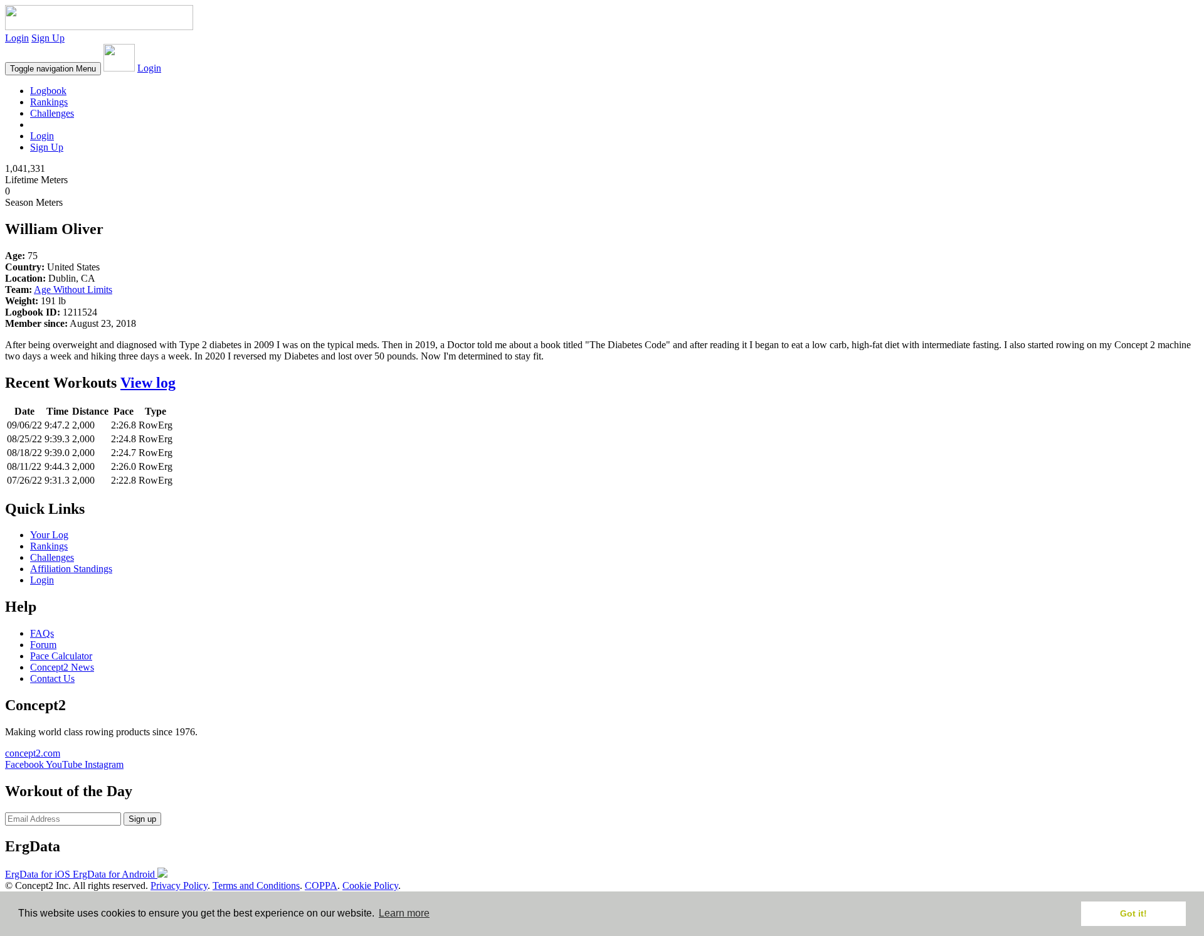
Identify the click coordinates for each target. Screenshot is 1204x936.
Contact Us (52, 678)
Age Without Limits (73, 289)
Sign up (142, 819)
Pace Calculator (61, 656)
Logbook (48, 90)
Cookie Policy (370, 885)
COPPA (321, 885)
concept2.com (32, 753)
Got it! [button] (1133, 913)
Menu (53, 68)
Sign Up (48, 38)
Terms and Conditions (256, 885)
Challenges (52, 113)
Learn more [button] (404, 913)
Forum (43, 644)
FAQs (42, 633)
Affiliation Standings (71, 568)
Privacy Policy (179, 885)
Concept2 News (62, 667)
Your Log (49, 534)
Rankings (49, 102)
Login (17, 38)
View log (148, 383)
